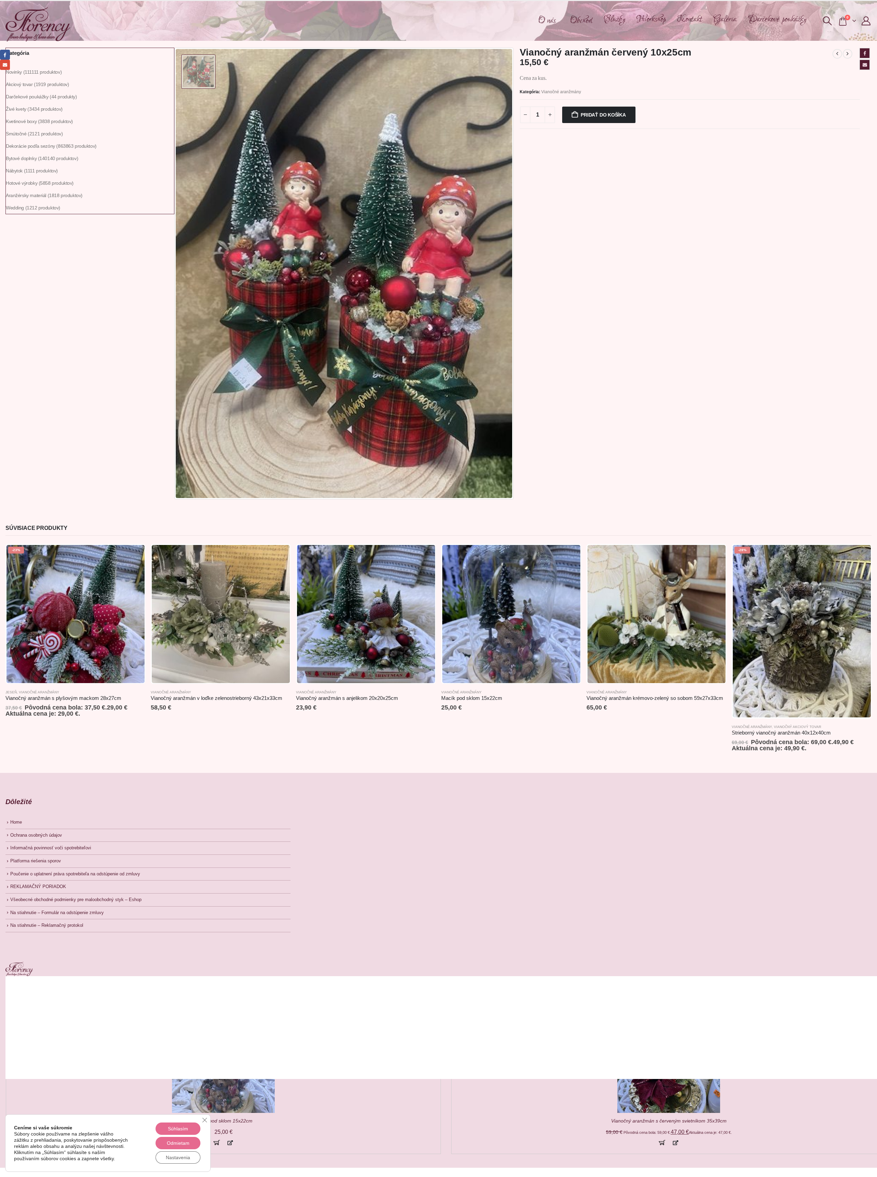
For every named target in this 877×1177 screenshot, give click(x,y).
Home (16, 822)
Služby (614, 19)
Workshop (651, 19)
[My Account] (866, 20)
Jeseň (11, 692)
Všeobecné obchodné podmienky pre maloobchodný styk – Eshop (75, 899)
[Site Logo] (37, 24)
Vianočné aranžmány (561, 91)
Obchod (581, 20)
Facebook (864, 53)
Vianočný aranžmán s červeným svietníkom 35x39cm (669, 1121)
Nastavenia (178, 1157)
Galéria (725, 19)
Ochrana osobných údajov (36, 835)
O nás (547, 20)
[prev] (837, 54)
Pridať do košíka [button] (217, 1143)
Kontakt (689, 19)
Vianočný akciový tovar (797, 727)
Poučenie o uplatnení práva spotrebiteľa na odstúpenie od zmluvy (75, 874)
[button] (827, 20)
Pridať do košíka (603, 115)
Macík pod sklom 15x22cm (223, 1121)
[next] (847, 54)
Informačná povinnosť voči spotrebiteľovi (50, 848)
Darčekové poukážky (777, 19)
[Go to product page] (221, 614)
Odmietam (178, 1143)
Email (864, 64)
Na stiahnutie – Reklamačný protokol (46, 925)
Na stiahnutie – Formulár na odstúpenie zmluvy (57, 912)
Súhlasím (178, 1128)
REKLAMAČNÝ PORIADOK (38, 886)
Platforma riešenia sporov (35, 861)
